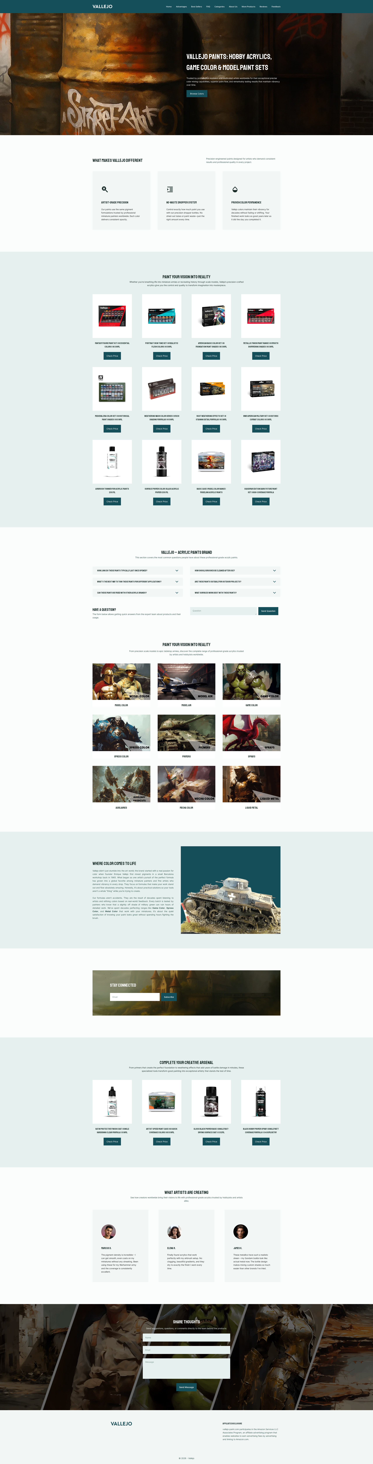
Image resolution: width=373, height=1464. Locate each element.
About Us (233, 6)
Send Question (268, 611)
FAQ (208, 6)
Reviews (263, 6)
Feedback (276, 6)
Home (169, 6)
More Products (248, 6)
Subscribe (169, 997)
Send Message (186, 1387)
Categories (219, 6)
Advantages (181, 6)
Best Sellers (196, 6)
